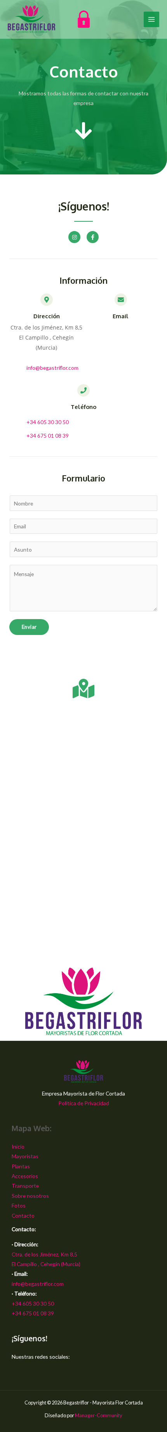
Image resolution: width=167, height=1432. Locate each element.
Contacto (23, 1215)
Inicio (18, 1146)
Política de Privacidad (83, 1103)
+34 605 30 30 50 (33, 1303)
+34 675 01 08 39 (33, 1313)
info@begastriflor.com (38, 1283)
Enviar (29, 627)
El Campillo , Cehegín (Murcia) (46, 1264)
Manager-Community (98, 1415)
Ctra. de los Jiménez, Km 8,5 (44, 1254)
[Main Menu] (152, 20)
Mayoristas (25, 1156)
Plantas (21, 1166)
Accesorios (25, 1176)
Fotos (19, 1205)
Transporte (25, 1185)
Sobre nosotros (30, 1195)
